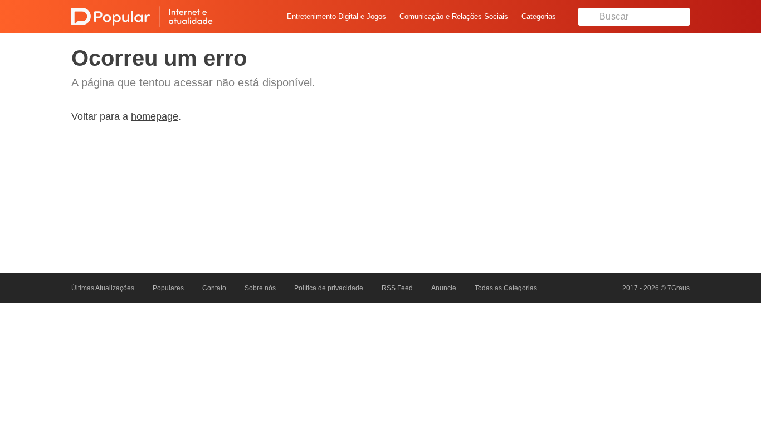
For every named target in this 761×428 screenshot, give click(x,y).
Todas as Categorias (506, 288)
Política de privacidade (328, 288)
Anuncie (443, 288)
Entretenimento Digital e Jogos (336, 16)
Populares (168, 288)
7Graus (678, 288)
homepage (154, 116)
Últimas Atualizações (102, 288)
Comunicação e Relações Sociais (453, 16)
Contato (214, 288)
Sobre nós (260, 288)
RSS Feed (397, 288)
